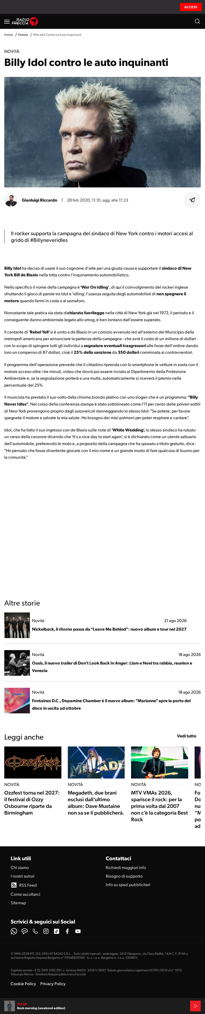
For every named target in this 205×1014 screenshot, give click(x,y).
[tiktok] (56, 931)
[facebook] (67, 931)
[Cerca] (197, 21)
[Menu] (7, 21)
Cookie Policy (23, 983)
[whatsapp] (14, 931)
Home (8, 35)
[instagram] (46, 931)
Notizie (23, 35)
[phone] (35, 931)
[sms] (24, 931)
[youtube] (78, 931)
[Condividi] (192, 200)
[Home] (25, 21)
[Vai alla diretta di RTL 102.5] (195, 1006)
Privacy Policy (53, 983)
